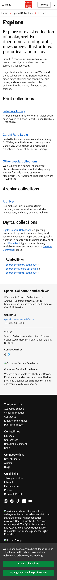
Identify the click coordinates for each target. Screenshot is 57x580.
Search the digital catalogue (21, 273)
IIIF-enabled (13, 243)
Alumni (8, 463)
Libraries (9, 436)
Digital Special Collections (17, 230)
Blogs (7, 467)
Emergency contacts (15, 421)
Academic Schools (14, 409)
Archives (9, 201)
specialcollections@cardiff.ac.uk (19, 319)
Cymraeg (44, 5)
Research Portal (13, 494)
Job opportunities (13, 478)
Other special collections (20, 161)
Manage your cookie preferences (28, 572)
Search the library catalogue (21, 265)
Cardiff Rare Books (15, 134)
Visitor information (14, 413)
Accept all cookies (28, 563)
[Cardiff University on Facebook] (12, 501)
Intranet (8, 482)
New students (12, 459)
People (8, 490)
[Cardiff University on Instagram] (5, 501)
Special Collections (23, 13)
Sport (7, 448)
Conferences (11, 440)
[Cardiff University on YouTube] (30, 501)
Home (4, 13)
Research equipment (15, 444)
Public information (14, 425)
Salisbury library (14, 111)
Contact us (10, 417)
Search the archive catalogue (22, 269)
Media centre (11, 486)
